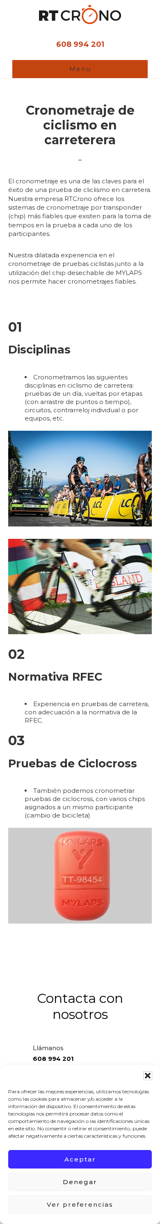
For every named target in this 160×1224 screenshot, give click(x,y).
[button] (148, 1076)
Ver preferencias (80, 1204)
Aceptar (80, 1159)
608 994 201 (80, 44)
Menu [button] (80, 69)
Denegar (80, 1182)
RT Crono (80, 14)
